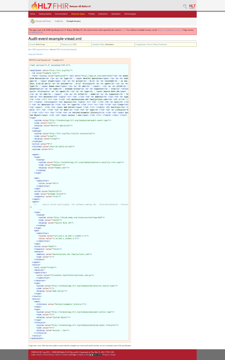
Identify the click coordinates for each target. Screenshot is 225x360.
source (36, 265)
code (37, 123)
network (39, 252)
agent (35, 155)
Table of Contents (61, 355)
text (35, 76)
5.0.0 (124, 30)
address (41, 254)
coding (40, 160)
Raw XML (32, 49)
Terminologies (130, 13)
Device (149, 44)
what (37, 302)
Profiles (91, 13)
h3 (40, 97)
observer (39, 270)
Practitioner (163, 44)
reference (42, 304)
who (36, 178)
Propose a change (109, 355)
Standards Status (98, 44)
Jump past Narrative (35, 54)
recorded (37, 147)
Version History (48, 355)
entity (36, 299)
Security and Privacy (43, 21)
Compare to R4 (82, 355)
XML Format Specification (66, 49)
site (37, 268)
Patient (155, 44)
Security (32, 44)
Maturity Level (67, 44)
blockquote (88, 84)
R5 (30, 33)
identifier (42, 181)
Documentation (61, 13)
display (39, 126)
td (75, 97)
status (43, 76)
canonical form (42, 49)
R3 (39, 33)
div (72, 76)
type (33, 118)
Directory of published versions (169, 30)
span (79, 79)
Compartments (140, 44)
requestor (40, 197)
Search (38, 355)
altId (37, 191)
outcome (36, 149)
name (37, 194)
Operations (115, 13)
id (34, 73)
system (38, 120)
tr (69, 97)
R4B (33, 33)
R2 (42, 33)
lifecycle (40, 323)
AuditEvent (59, 21)
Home (32, 13)
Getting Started (45, 13)
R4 (37, 33)
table (62, 97)
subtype (36, 131)
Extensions (103, 13)
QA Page (72, 355)
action (36, 144)
